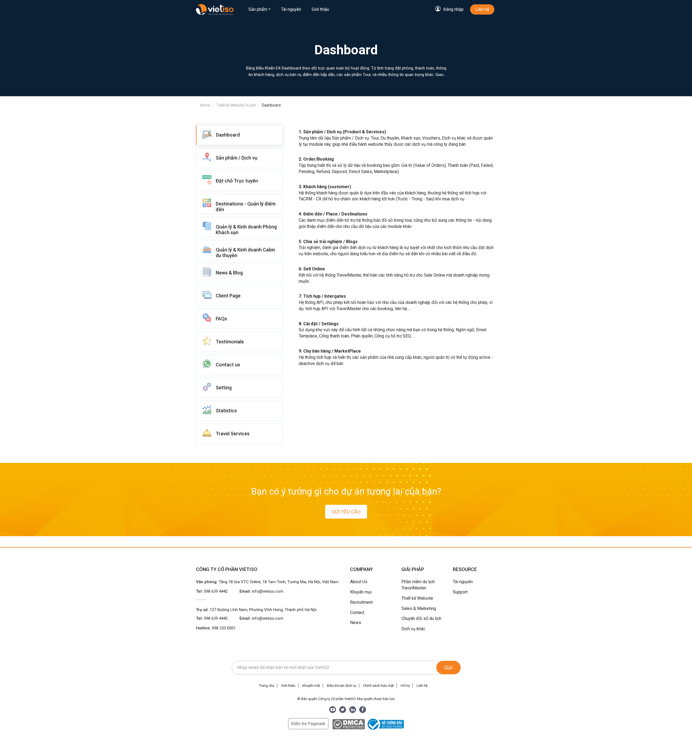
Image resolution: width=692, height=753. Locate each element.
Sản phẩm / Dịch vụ (236, 158)
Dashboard (228, 135)
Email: (261, 591)
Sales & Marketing (418, 608)
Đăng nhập (453, 9)
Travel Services (232, 433)
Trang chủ (266, 686)
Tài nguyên (291, 9)
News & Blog (229, 273)
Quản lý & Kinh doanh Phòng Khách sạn (246, 229)
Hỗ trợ (405, 686)
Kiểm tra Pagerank (308, 723)
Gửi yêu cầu (346, 512)
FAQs (221, 318)
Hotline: (216, 628)
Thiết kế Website (417, 598)
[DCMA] (348, 723)
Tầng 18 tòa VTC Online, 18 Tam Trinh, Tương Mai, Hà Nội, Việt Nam (278, 581)
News (355, 622)
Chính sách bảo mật (378, 686)
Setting (224, 387)
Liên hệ (482, 9)
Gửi (448, 667)
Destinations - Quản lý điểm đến (245, 206)
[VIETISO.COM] (215, 9)
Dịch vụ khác (413, 628)
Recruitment (361, 602)
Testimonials (230, 341)
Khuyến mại (361, 592)
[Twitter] (342, 709)
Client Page (228, 295)
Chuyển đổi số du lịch (421, 618)
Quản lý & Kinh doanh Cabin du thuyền (245, 252)
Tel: (212, 591)
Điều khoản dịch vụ (341, 686)
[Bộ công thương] (385, 723)
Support (460, 592)
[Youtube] (332, 709)
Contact (357, 612)
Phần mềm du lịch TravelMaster (418, 585)
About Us (358, 581)
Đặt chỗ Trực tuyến (237, 181)
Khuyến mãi (311, 686)
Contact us (228, 364)
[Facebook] (362, 709)
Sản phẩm (257, 9)
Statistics (226, 410)
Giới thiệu (320, 9)
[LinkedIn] (352, 709)
